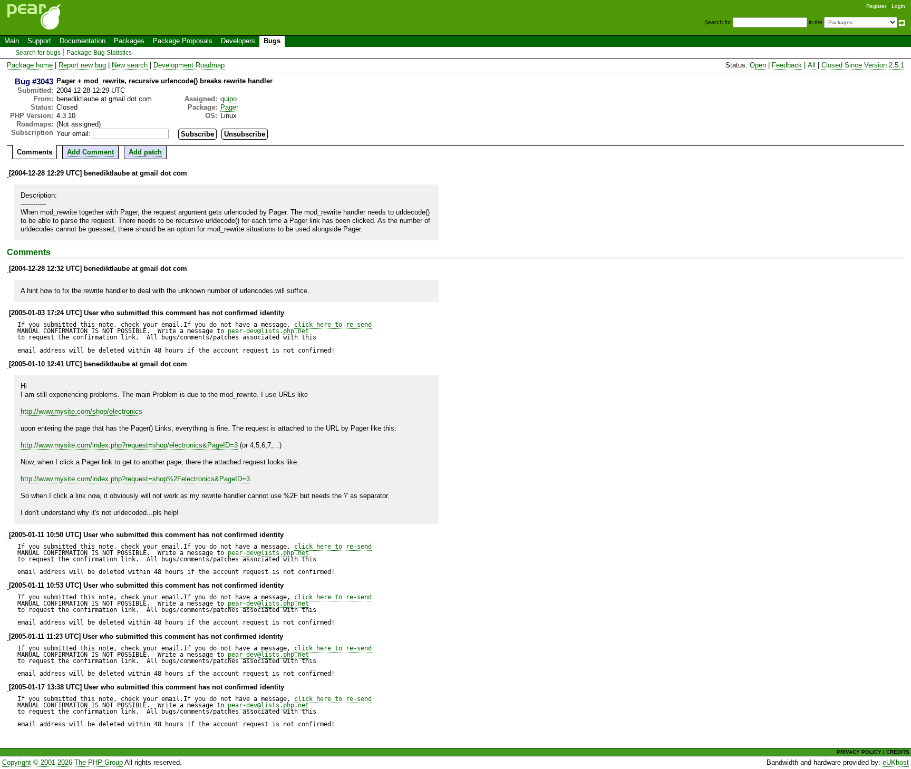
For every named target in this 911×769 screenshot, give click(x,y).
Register (876, 6)
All (812, 65)
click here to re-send (333, 324)
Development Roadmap (189, 65)
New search (130, 65)
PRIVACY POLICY (859, 752)
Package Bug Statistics (99, 52)
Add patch (145, 152)
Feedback (787, 65)
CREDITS (897, 752)
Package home (30, 65)
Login (898, 6)
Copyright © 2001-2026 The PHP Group (62, 762)
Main (11, 41)
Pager (229, 107)
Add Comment (90, 152)
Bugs (272, 41)
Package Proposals (182, 41)
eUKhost (896, 762)
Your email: (73, 134)
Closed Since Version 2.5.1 (862, 65)
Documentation (82, 41)
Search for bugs (38, 52)
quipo (228, 99)
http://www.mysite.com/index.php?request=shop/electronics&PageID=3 (129, 445)
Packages (129, 41)
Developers (238, 41)
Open (758, 65)
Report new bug (82, 65)
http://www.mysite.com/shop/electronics (81, 411)
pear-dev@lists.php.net (268, 331)
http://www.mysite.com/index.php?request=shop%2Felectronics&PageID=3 (135, 479)
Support (39, 41)
